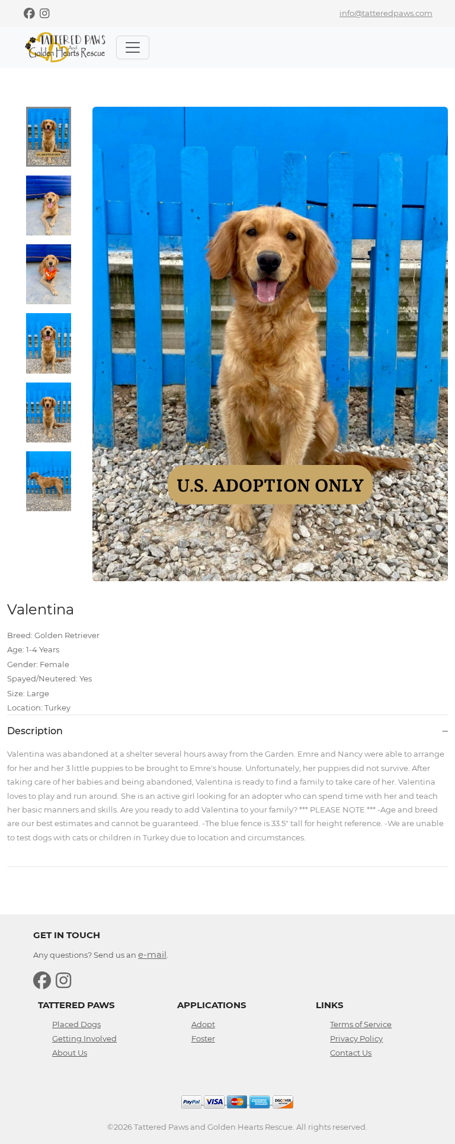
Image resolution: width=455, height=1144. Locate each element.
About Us (69, 1052)
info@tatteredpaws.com (385, 13)
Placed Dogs (76, 1024)
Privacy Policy (356, 1038)
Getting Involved (84, 1038)
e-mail (152, 954)
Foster (203, 1038)
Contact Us (350, 1052)
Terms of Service (361, 1024)
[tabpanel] (270, 344)
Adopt (203, 1024)
